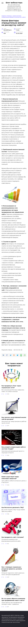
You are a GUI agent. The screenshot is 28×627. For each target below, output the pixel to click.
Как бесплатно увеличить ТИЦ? (13, 507)
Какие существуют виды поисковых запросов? (10, 477)
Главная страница (7, 15)
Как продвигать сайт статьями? (13, 537)
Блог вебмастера (14, 3)
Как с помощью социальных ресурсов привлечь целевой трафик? (12, 568)
